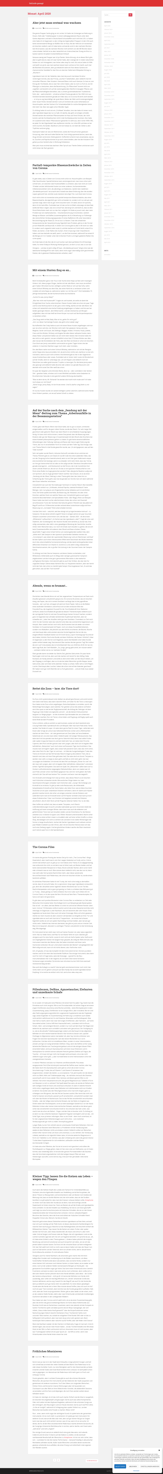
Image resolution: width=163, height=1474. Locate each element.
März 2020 (107, 88)
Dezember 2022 (109, 37)
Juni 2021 (107, 48)
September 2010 (109, 228)
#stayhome (89, 1200)
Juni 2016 (107, 147)
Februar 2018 (108, 110)
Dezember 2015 (109, 169)
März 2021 (107, 51)
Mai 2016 (107, 150)
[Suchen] (130, 14)
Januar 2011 (107, 213)
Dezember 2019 (109, 92)
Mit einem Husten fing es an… (52, 270)
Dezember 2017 (109, 117)
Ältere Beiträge (91, 1460)
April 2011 (107, 202)
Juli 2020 (106, 73)
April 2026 (107, 26)
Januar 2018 (107, 114)
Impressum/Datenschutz (36, 1471)
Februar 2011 (108, 209)
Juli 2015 (106, 187)
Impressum (136, 1470)
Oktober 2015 (108, 176)
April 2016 (107, 154)
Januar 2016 (107, 165)
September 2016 (109, 136)
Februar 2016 (108, 161)
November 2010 (109, 220)
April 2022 (107, 40)
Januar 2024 (107, 33)
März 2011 (107, 206)
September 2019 (109, 99)
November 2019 (109, 95)
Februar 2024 (108, 29)
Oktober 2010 (108, 224)
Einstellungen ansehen (150, 1466)
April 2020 (107, 84)
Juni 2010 (107, 235)
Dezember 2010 (109, 217)
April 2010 (107, 242)
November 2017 (109, 121)
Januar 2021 (107, 55)
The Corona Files (43, 847)
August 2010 (108, 231)
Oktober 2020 (108, 66)
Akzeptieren (120, 1466)
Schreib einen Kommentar (51, 28)
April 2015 (107, 191)
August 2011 (108, 195)
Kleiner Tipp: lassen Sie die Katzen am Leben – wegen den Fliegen (63, 1177)
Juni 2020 (107, 77)
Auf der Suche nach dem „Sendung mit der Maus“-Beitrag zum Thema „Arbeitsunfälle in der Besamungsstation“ (62, 413)
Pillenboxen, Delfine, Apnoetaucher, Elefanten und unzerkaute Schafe (62, 991)
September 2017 (109, 128)
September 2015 (109, 180)
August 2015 (108, 183)
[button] (159, 1450)
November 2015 (109, 172)
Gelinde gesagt (36, 3)
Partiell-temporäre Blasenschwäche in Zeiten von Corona (62, 166)
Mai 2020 (107, 81)
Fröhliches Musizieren (47, 1351)
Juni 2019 (107, 106)
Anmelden (107, 254)
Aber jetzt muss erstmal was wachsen (57, 22)
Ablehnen (133, 1466)
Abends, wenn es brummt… (50, 585)
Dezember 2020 (109, 59)
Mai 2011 (107, 198)
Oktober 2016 (108, 132)
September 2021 (109, 44)
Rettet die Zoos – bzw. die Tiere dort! (56, 688)
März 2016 (107, 158)
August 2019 (108, 103)
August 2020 (108, 70)
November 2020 (109, 62)
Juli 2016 (106, 143)
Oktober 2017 (108, 125)
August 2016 (108, 139)
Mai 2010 (107, 239)
